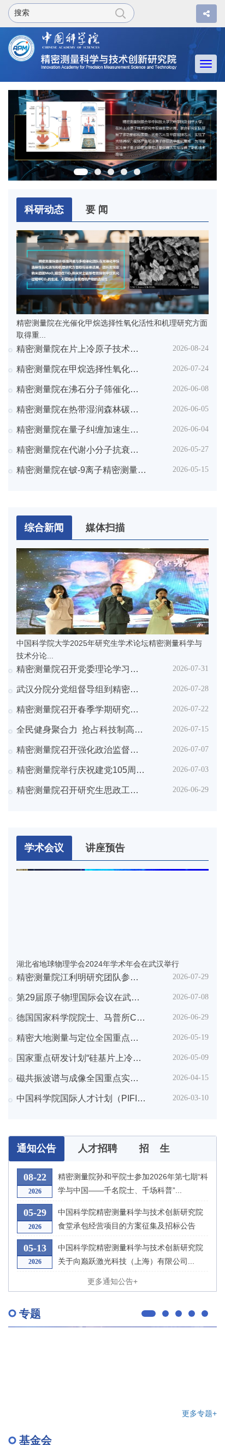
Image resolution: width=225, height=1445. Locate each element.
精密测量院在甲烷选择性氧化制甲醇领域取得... (81, 369)
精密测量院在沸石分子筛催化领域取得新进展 (81, 389)
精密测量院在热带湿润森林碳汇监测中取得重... (81, 409)
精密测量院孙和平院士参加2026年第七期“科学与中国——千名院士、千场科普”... (133, 1183)
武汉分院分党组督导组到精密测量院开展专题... (81, 689)
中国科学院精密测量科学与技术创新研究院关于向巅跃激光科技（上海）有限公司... (130, 1254)
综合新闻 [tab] (44, 527)
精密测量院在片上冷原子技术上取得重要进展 (81, 348)
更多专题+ (199, 1413)
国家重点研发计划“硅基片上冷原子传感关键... (81, 1058)
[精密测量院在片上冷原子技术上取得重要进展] (112, 134)
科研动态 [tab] (44, 209)
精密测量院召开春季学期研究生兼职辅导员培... (81, 709)
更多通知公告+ (112, 1281)
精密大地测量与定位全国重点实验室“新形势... (81, 1037)
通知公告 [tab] (36, 1148)
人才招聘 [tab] (97, 1148)
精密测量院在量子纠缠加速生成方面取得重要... (81, 429)
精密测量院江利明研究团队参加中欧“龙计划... (81, 977)
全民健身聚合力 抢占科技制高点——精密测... (81, 729)
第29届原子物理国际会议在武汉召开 (81, 997)
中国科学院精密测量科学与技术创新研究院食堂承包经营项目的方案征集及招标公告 (130, 1219)
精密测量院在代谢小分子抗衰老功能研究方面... (81, 449)
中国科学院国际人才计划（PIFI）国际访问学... (81, 1098)
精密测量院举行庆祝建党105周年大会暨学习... (81, 770)
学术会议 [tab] (44, 847)
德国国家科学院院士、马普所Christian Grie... (81, 1017)
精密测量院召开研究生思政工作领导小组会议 (81, 790)
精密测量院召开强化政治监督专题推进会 (81, 749)
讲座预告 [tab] (105, 847)
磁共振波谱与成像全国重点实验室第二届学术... (81, 1078)
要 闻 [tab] (97, 209)
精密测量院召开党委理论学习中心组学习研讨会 (81, 669)
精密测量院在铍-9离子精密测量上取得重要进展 (81, 470)
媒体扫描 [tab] (105, 527)
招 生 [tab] (154, 1148)
